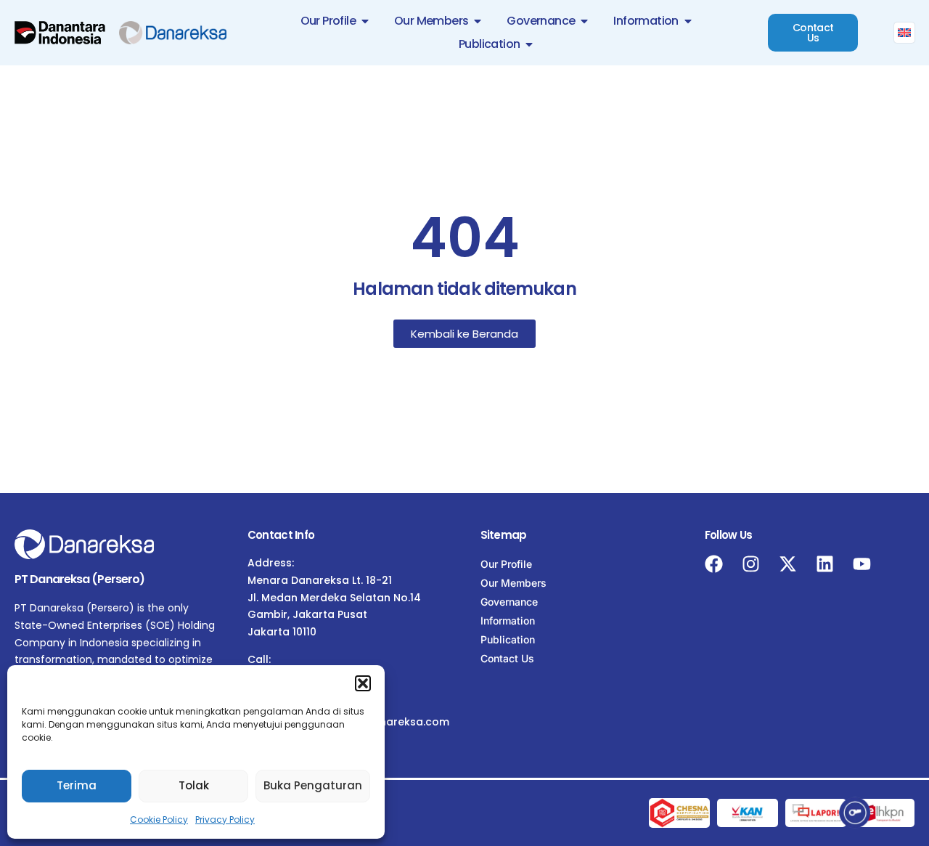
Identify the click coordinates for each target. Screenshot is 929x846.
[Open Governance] (584, 21)
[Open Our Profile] (365, 21)
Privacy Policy (225, 819)
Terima (77, 785)
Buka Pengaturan (312, 785)
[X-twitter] (788, 564)
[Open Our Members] (477, 21)
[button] (363, 683)
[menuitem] (904, 33)
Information (507, 620)
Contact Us (507, 658)
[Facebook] (714, 564)
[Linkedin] (825, 564)
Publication (507, 639)
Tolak (194, 785)
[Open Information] (688, 21)
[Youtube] (862, 564)
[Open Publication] (529, 44)
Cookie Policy (159, 819)
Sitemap (503, 534)
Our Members (513, 583)
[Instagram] (751, 564)
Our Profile (506, 564)
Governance (509, 601)
